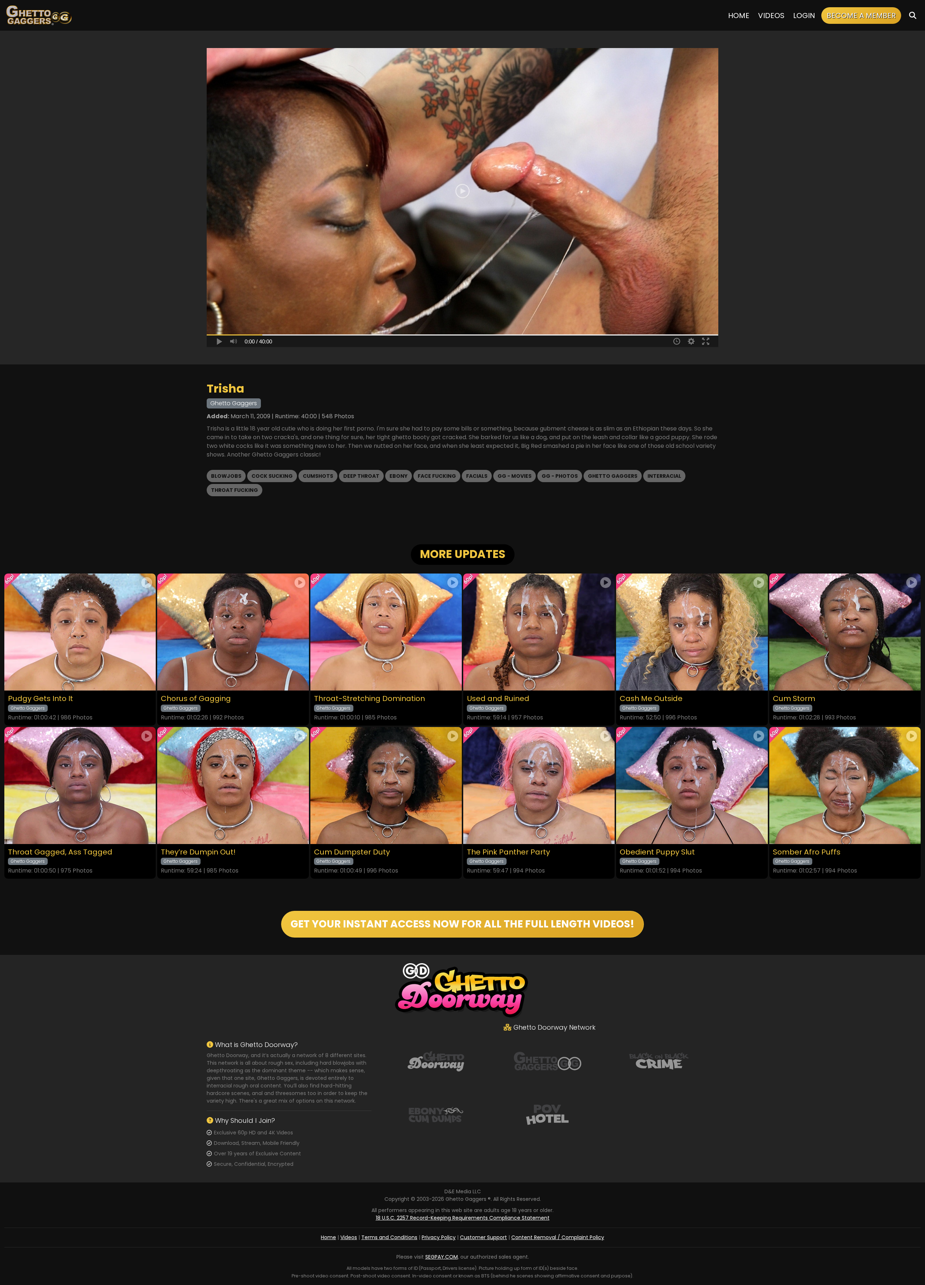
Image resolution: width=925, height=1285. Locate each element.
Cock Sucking (272, 476)
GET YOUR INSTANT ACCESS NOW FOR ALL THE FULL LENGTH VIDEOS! (462, 924)
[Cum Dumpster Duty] (386, 785)
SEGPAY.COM (441, 1256)
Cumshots (318, 476)
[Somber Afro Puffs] (845, 785)
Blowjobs (226, 476)
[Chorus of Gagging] (233, 632)
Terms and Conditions (389, 1237)
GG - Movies (515, 476)
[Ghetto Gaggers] (547, 1060)
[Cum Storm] (845, 632)
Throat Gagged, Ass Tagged (60, 852)
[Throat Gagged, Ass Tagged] (80, 785)
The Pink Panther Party (508, 852)
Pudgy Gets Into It (40, 698)
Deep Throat (361, 476)
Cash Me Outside (651, 698)
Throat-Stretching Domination (369, 698)
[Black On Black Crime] (659, 1060)
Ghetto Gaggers (612, 476)
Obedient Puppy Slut (657, 852)
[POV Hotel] (547, 1114)
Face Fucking (437, 476)
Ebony (399, 476)
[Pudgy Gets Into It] (80, 632)
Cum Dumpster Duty (352, 852)
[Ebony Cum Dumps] (436, 1114)
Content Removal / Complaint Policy (557, 1237)
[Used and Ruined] (539, 632)
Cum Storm (794, 698)
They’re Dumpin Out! (198, 852)
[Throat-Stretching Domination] (386, 632)
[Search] (913, 15)
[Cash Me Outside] (691, 632)
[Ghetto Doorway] (436, 1060)
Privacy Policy (439, 1237)
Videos (771, 15)
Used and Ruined (498, 698)
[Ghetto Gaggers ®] (38, 15)
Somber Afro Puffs (806, 852)
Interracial (664, 476)
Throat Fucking (234, 490)
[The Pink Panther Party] (539, 785)
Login (804, 15)
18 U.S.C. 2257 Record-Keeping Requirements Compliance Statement (463, 1217)
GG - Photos (560, 476)
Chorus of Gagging (196, 698)
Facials (476, 476)
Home (738, 15)
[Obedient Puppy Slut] (691, 785)
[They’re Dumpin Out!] (233, 785)
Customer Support (483, 1237)
